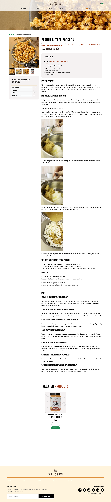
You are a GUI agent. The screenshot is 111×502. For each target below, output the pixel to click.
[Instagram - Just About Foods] (80, 491)
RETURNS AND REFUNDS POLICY (93, 493)
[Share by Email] (57, 48)
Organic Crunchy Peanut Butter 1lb (51, 45)
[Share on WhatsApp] (53, 48)
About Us (55, 481)
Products (9, 481)
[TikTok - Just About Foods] (93, 491)
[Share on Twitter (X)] (50, 49)
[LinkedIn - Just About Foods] (98, 491)
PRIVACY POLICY (89, 495)
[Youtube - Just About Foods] (102, 491)
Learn (39, 481)
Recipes (11, 34)
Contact (88, 481)
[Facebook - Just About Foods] (84, 491)
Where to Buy (71, 481)
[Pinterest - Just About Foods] (89, 491)
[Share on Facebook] (47, 49)
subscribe (46, 496)
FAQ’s (102, 481)
